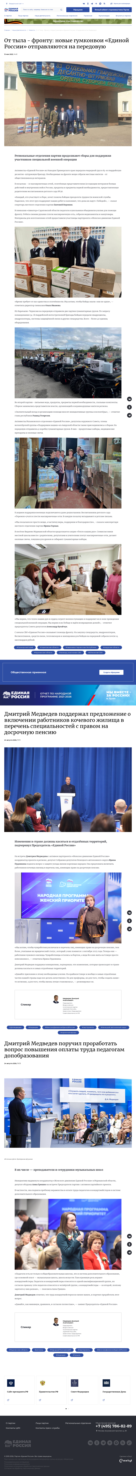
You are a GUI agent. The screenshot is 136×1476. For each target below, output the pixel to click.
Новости (32, 30)
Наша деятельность (42, 16)
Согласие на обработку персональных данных (22, 1468)
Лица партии (23, 16)
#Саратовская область (49, 647)
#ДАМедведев (15, 1027)
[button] (66, 1408)
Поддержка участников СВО (68, 21)
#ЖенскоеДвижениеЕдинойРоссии (60, 1027)
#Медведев (33, 1027)
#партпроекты (88, 1027)
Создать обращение (111, 672)
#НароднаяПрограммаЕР (60, 1350)
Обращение (78, 10)
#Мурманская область (43, 653)
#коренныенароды (68, 1033)
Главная (7, 30)
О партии (8, 16)
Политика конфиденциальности (17, 1464)
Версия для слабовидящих (121, 3)
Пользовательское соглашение (16, 1462)
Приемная (88, 16)
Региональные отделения (67, 16)
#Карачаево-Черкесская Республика (81, 647)
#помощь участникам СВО (70, 653)
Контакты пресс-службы (48, 1428)
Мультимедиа (104, 16)
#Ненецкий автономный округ (114, 1027)
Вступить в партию (123, 16)
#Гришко (76, 1355)
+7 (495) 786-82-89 (114, 1426)
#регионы (39, 1350)
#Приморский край (25, 647)
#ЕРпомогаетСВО (95, 653)
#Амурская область (111, 647)
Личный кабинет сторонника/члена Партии (112, 10)
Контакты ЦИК (13, 1428)
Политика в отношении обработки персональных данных (26, 1466)
